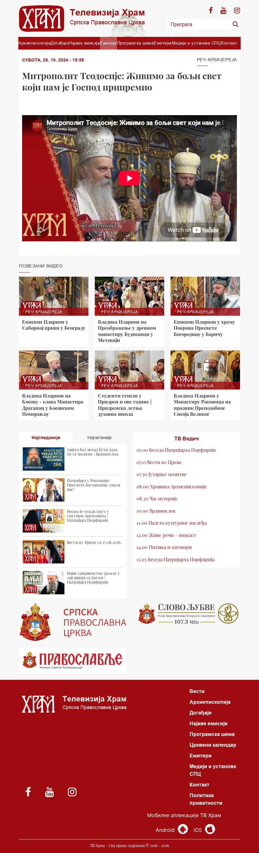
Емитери (163, 42)
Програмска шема (135, 42)
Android (166, 830)
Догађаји (60, 42)
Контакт (229, 42)
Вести (197, 691)
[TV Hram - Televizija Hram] (82, 18)
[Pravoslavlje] (72, 661)
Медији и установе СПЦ (196, 42)
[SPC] (72, 622)
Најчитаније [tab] (99, 437)
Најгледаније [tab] (46, 437)
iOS (198, 830)
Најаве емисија (84, 42)
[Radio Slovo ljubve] (186, 613)
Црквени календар (213, 745)
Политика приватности (206, 799)
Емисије (108, 42)
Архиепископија (34, 42)
